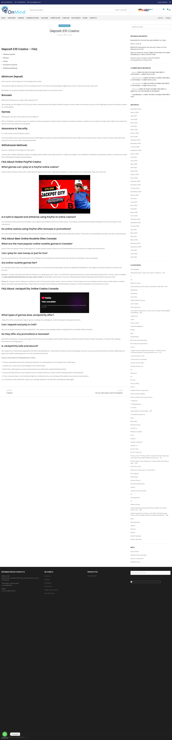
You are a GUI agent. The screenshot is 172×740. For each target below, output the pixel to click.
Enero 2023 (134, 178)
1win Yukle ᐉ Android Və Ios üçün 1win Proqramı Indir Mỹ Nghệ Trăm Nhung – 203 (150, 312)
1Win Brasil (133, 290)
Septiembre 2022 (135, 191)
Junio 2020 (133, 253)
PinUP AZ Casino (135, 466)
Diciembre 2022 (135, 181)
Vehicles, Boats (135, 504)
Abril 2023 (133, 167)
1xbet (132, 319)
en (131, 376)
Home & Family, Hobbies (137, 394)
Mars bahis (133, 421)
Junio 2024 (133, 119)
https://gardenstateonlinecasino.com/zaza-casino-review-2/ (24, 277)
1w (131, 279)
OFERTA (160, 18)
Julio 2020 (133, 250)
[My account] (155, 10)
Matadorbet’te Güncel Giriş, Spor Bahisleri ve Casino (148, 40)
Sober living (134, 477)
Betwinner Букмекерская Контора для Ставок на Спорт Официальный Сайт (148, 48)
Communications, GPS (137, 356)
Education (133, 373)
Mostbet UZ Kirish (136, 431)
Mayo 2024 (133, 123)
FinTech (132, 380)
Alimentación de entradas (138, 555)
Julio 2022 (133, 198)
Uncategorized (135, 497)
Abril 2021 (133, 236)
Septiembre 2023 (135, 150)
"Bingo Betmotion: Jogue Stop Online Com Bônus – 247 (147, 273)
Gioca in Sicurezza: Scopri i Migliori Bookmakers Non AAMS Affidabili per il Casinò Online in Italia (150, 54)
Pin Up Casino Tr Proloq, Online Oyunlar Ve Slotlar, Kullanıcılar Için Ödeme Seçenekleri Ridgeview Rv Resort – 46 (149, 457)
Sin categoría (64, 25)
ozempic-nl (133, 445)
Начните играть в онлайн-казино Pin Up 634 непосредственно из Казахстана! (145, 59)
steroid (132, 487)
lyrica (132, 418)
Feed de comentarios (137, 558)
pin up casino (134, 449)
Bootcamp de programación (139, 343)
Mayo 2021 (133, 233)
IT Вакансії (134, 401)
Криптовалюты (135, 522)
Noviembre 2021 (135, 222)
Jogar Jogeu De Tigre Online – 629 (141, 411)
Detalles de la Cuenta (51, 590)
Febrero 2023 (134, 174)
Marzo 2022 (134, 212)
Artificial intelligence (136, 326)
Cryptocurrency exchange (138, 359)
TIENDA (168, 18)
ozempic (133, 438)
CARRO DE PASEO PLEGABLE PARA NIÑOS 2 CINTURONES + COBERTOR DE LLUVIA (147, 73)
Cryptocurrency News (137, 363)
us (131, 501)
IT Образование (135, 404)
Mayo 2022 (133, 205)
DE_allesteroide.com (136, 366)
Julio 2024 (133, 116)
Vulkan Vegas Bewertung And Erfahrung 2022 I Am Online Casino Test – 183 (148, 509)
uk (131, 494)
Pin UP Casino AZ (135, 452)
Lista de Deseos (49, 593)
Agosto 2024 (134, 112)
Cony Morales (136, 94)
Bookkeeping (134, 336)
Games (5, 61)
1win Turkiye (134, 304)
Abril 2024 (133, 126)
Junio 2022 (133, 202)
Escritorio (47, 576)
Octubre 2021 (134, 226)
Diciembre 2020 (135, 243)
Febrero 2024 (134, 133)
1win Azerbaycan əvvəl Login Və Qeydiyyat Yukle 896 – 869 (148, 286)
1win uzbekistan (135, 307)
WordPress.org (135, 562)
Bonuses (6, 58)
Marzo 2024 (134, 129)
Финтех (132, 532)
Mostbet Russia (135, 425)
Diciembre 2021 (135, 219)
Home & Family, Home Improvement (141, 397)
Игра (132, 518)
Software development (137, 484)
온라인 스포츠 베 (135, 44)
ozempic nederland (136, 442)
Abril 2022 (133, 209)
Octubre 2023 (134, 147)
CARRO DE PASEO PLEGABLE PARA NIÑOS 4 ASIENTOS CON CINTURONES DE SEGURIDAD (148, 90)
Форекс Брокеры (135, 536)
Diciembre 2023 (135, 140)
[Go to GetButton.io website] (5, 738)
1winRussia (134, 316)
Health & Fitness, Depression (139, 390)
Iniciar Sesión (134, 551)
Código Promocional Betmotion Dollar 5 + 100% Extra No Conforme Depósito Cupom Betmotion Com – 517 (148, 351)
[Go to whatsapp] (4, 734)
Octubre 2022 (134, 188)
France (132, 387)
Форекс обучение (136, 539)
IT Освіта (133, 407)
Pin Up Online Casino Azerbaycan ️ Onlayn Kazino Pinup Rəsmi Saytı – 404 (149, 462)
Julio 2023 (133, 157)
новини (132, 525)
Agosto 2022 (134, 195)
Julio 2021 (133, 229)
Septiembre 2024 (135, 109)
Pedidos (47, 579)
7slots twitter (134, 323)
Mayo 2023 (133, 164)
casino (132, 347)
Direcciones (48, 586)
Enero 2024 (134, 136)
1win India (133, 297)
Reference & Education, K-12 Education (142, 470)
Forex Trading (134, 383)
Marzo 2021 (134, 240)
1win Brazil (133, 293)
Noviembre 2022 (135, 185)
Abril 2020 (133, 257)
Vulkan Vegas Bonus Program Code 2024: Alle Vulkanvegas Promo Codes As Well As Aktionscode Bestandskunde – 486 (149, 514)
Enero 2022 (134, 216)
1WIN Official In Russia (137, 300)
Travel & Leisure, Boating (138, 491)
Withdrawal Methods (10, 68)
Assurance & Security (10, 65)
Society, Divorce (135, 480)
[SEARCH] (133, 10)
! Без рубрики (134, 269)
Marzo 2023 (134, 171)
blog (131, 333)
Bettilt (132, 330)
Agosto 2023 (134, 154)
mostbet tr (133, 428)
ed (131, 369)
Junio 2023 (133, 160)
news (132, 435)
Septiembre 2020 (135, 247)
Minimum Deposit (9, 54)
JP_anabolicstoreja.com (137, 414)
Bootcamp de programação (138, 340)
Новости (133, 529)
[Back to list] (64, 391)
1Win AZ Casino (135, 283)
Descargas (47, 583)
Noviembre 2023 (135, 143)
